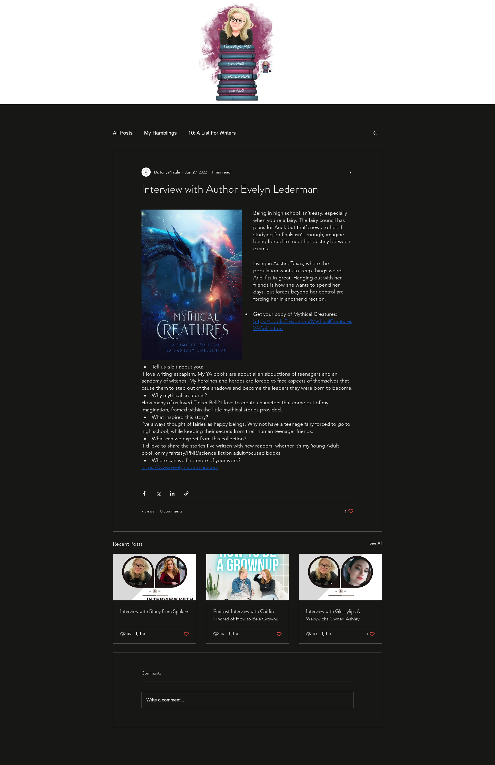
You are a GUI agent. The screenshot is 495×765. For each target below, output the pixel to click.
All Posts (123, 133)
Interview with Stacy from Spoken (154, 611)
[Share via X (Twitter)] (158, 493)
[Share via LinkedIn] (172, 493)
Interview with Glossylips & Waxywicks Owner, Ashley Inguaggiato (333, 615)
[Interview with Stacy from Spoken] (154, 577)
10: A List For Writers (212, 133)
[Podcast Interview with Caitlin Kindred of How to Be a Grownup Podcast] (247, 577)
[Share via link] (186, 493)
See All (376, 543)
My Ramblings (160, 133)
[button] (375, 133)
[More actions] (350, 172)
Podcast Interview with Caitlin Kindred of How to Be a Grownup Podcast (247, 615)
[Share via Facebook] (144, 493)
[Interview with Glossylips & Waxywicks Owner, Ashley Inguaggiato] (340, 577)
